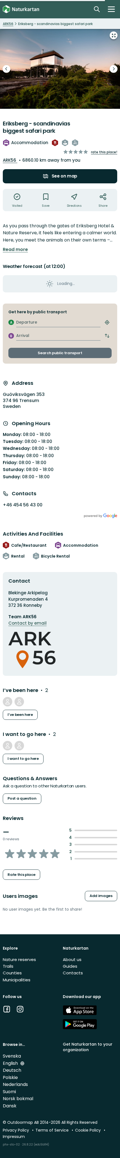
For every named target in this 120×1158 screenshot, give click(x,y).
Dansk (9, 1106)
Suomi (9, 1091)
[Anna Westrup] (19, 701)
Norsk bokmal (18, 1098)
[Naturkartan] (21, 9)
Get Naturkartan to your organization (87, 1046)
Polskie (10, 1077)
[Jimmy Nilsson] (7, 701)
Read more (15, 250)
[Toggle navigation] (111, 9)
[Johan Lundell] (7, 745)
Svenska (12, 1056)
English (11, 1063)
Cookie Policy (88, 1130)
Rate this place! (104, 152)
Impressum (14, 1136)
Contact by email (27, 623)
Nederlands (15, 1084)
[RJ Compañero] (19, 745)
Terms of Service (52, 1130)
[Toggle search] (97, 9)
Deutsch (12, 1070)
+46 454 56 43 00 (22, 505)
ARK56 (10, 160)
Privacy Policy (16, 1130)
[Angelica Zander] (60, 69)
